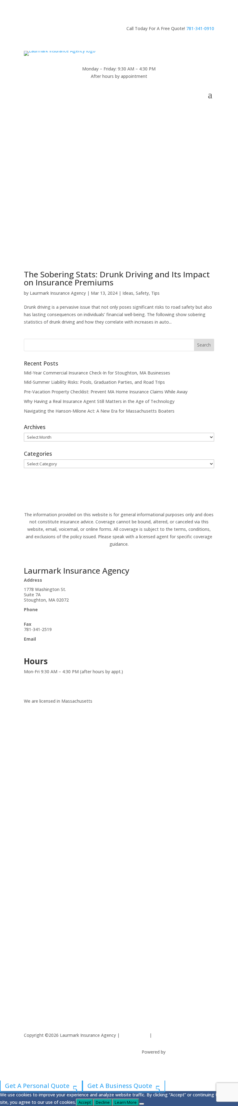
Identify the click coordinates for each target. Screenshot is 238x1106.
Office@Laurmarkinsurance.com (56, 644)
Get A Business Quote (119, 1085)
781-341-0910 (200, 28)
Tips (155, 293)
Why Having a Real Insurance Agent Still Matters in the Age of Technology (99, 401)
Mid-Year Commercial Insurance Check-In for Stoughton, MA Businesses (97, 373)
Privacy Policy (134, 1035)
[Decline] (141, 1104)
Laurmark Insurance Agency (58, 293)
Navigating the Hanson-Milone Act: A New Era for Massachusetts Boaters (99, 411)
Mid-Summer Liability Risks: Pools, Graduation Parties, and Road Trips (94, 382)
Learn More (126, 1102)
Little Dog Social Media (190, 1052)
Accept (84, 1102)
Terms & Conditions (173, 1035)
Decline (103, 1102)
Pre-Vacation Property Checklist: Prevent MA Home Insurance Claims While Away (105, 392)
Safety (142, 293)
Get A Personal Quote (37, 1085)
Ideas (127, 293)
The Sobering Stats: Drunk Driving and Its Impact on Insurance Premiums (117, 278)
